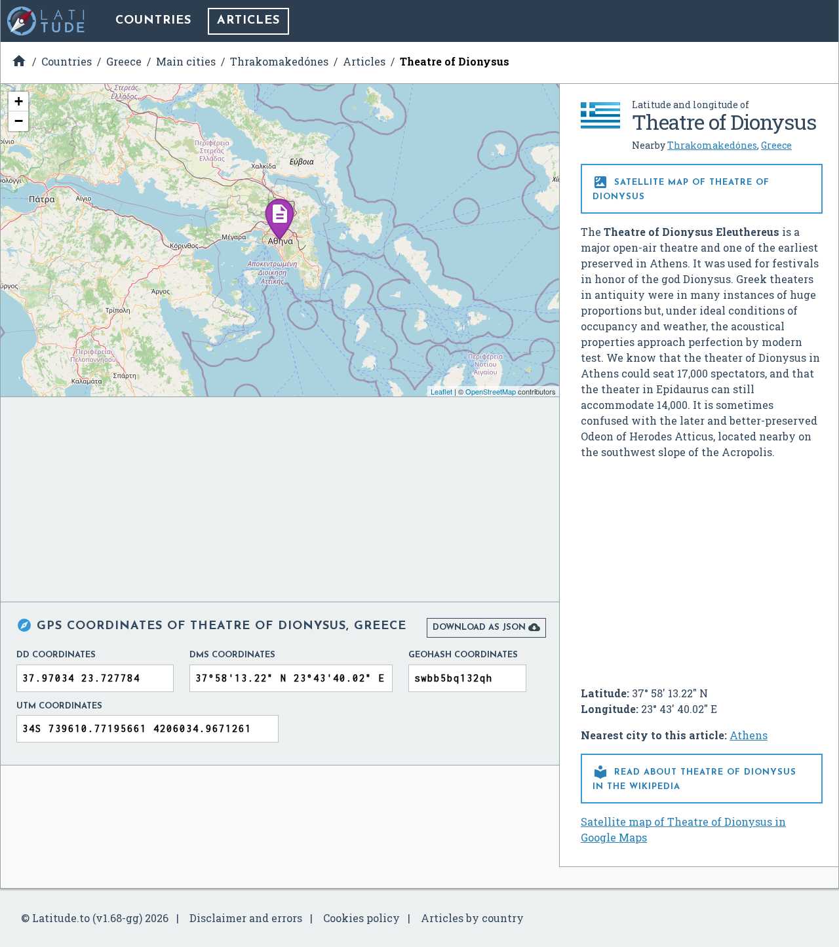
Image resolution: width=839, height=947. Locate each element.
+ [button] (18, 101)
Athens (749, 735)
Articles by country (472, 918)
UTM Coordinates (59, 706)
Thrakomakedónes (712, 145)
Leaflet (441, 391)
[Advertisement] (702, 567)
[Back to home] (46, 21)
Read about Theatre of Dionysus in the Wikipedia (694, 777)
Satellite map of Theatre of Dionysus (681, 187)
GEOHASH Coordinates (463, 655)
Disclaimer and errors (245, 918)
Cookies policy (361, 918)
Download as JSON (486, 627)
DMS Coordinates (232, 655)
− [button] (18, 121)
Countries (153, 21)
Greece (776, 145)
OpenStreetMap (490, 391)
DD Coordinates (56, 655)
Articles (248, 21)
